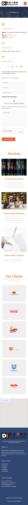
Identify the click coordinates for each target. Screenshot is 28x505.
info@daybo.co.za (9, 37)
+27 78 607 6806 (11, 35)
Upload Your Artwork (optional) (9, 96)
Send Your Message (8, 139)
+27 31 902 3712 (8, 34)
